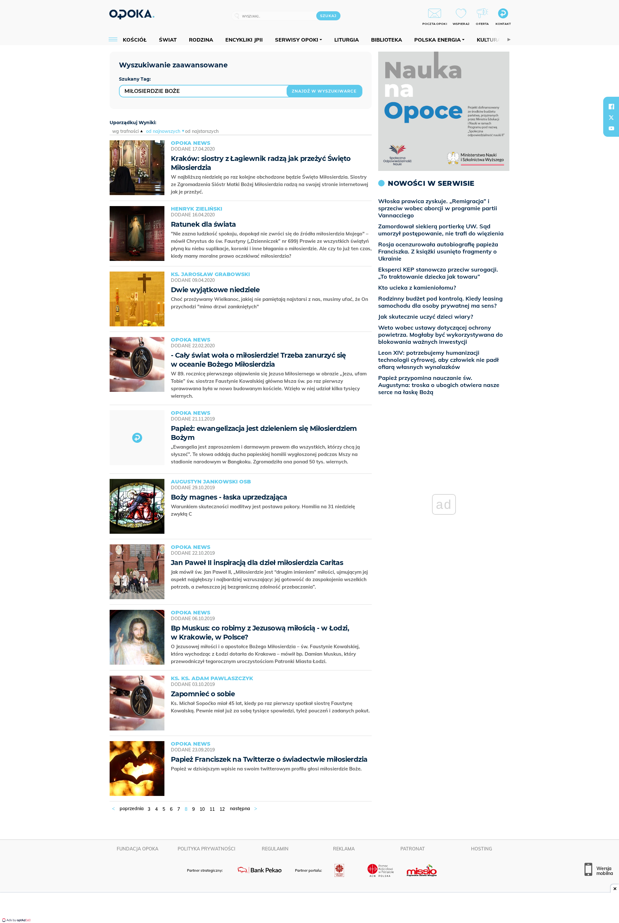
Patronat (412, 849)
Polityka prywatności (206, 849)
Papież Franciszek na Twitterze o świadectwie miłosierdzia (269, 759)
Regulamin (275, 849)
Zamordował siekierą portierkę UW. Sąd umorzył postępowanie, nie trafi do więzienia (441, 230)
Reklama (344, 849)
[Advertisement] (309, 908)
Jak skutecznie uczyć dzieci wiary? (425, 316)
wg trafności (125, 131)
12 (222, 809)
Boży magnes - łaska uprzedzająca (229, 497)
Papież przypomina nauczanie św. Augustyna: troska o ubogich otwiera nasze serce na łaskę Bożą (438, 385)
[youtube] (611, 128)
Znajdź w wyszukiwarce (324, 91)
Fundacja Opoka (137, 849)
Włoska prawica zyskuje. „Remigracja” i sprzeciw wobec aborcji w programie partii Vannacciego (437, 208)
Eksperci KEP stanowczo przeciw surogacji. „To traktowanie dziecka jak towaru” (438, 273)
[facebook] (611, 106)
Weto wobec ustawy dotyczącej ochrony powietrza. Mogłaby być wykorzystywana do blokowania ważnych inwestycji (440, 334)
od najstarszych (202, 131)
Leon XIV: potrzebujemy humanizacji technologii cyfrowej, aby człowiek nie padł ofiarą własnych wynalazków (438, 360)
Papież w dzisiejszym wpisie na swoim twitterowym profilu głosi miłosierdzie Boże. (267, 769)
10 (202, 809)
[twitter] (611, 117)
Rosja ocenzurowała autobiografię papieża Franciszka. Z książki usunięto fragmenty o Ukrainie (438, 251)
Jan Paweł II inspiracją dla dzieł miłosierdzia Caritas (257, 563)
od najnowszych (163, 131)
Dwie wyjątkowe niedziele (215, 290)
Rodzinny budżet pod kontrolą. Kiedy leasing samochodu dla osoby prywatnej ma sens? (440, 302)
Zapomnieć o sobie (203, 694)
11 (212, 809)
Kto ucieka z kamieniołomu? (417, 287)
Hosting (481, 849)
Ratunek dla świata (203, 224)
